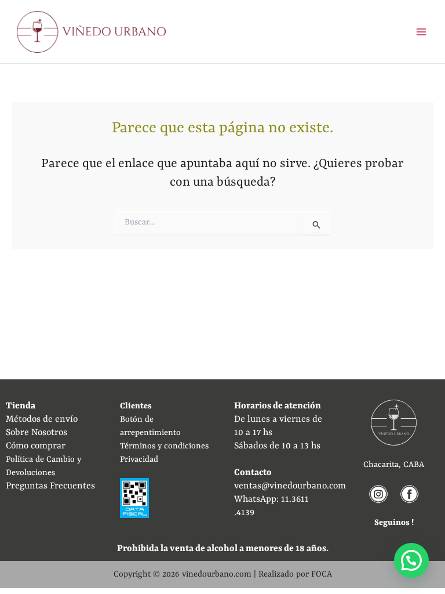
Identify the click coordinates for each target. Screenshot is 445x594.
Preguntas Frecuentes (50, 486)
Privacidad (139, 459)
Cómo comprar (35, 446)
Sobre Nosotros (36, 433)
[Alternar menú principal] (420, 31)
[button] (411, 560)
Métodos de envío (42, 419)
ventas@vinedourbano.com (290, 486)
